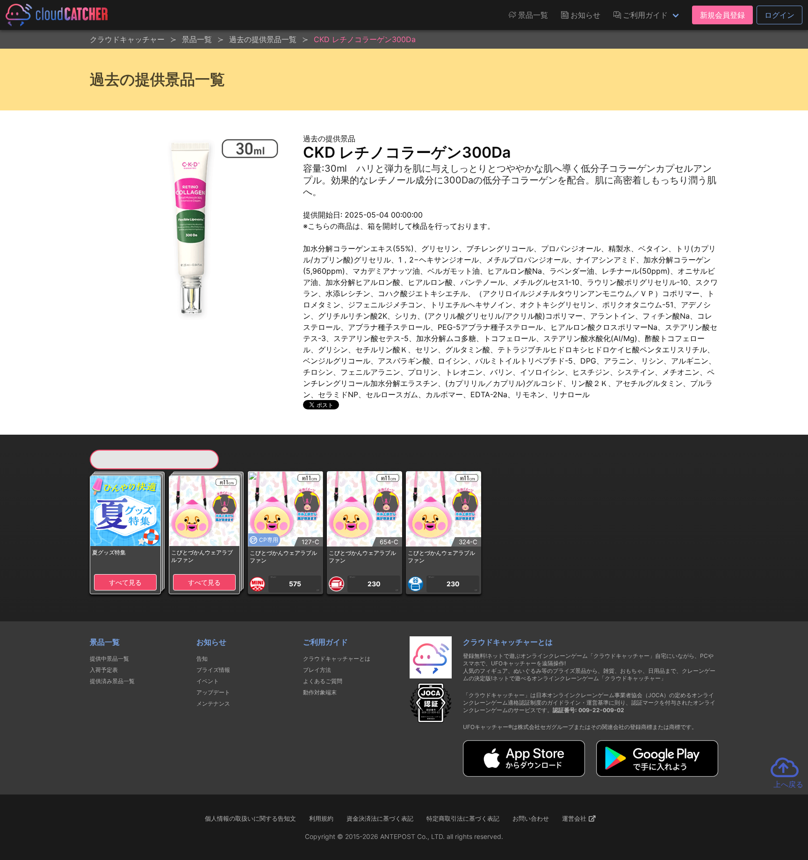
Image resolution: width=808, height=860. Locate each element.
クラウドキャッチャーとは (336, 658)
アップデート (213, 692)
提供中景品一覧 (109, 658)
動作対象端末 (320, 692)
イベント (207, 681)
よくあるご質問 (322, 681)
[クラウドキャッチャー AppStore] (524, 774)
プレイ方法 (317, 669)
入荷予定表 (104, 669)
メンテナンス (213, 703)
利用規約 (321, 818)
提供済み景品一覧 (112, 681)
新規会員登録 (722, 15)
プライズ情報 (213, 669)
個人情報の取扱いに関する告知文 (250, 818)
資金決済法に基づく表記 (379, 818)
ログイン (779, 15)
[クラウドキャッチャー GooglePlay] (657, 774)
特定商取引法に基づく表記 (462, 818)
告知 (202, 658)
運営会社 (575, 818)
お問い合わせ (530, 818)
